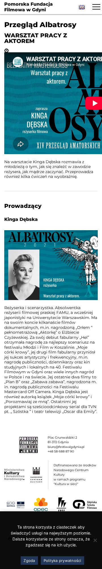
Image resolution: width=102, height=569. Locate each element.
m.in (44, 327)
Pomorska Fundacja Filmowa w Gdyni (28, 6)
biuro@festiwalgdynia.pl (66, 447)
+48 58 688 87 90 (61, 451)
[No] (95, 540)
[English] (82, 7)
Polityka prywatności (62, 560)
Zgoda (29, 560)
